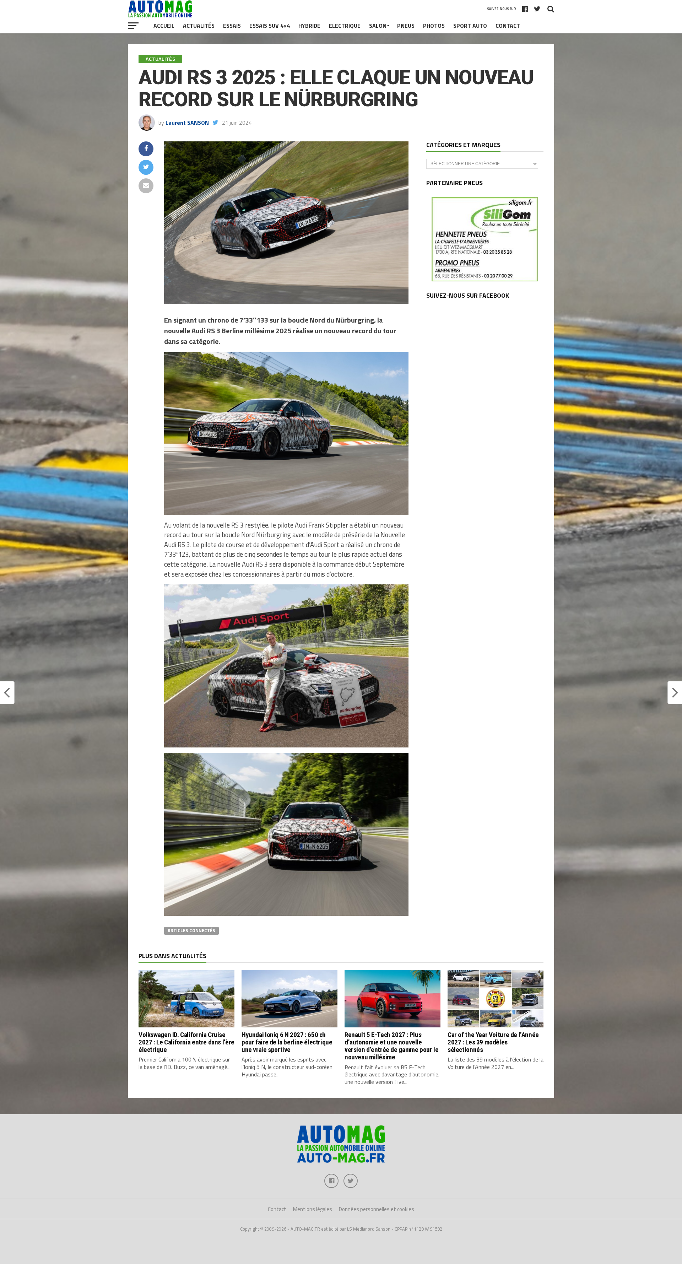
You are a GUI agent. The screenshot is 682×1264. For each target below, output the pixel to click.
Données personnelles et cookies (376, 1209)
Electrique (345, 25)
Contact (508, 25)
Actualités (199, 25)
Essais (232, 25)
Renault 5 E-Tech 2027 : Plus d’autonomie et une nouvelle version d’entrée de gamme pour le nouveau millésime (391, 1046)
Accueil (163, 25)
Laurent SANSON (187, 122)
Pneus (406, 25)
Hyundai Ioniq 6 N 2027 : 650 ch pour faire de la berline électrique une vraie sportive (287, 1042)
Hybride (309, 25)
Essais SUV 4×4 (269, 25)
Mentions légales (312, 1209)
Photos (434, 25)
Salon (377, 25)
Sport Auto (470, 25)
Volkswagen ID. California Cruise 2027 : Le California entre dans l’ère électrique (186, 1042)
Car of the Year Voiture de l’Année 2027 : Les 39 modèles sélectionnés (493, 1042)
